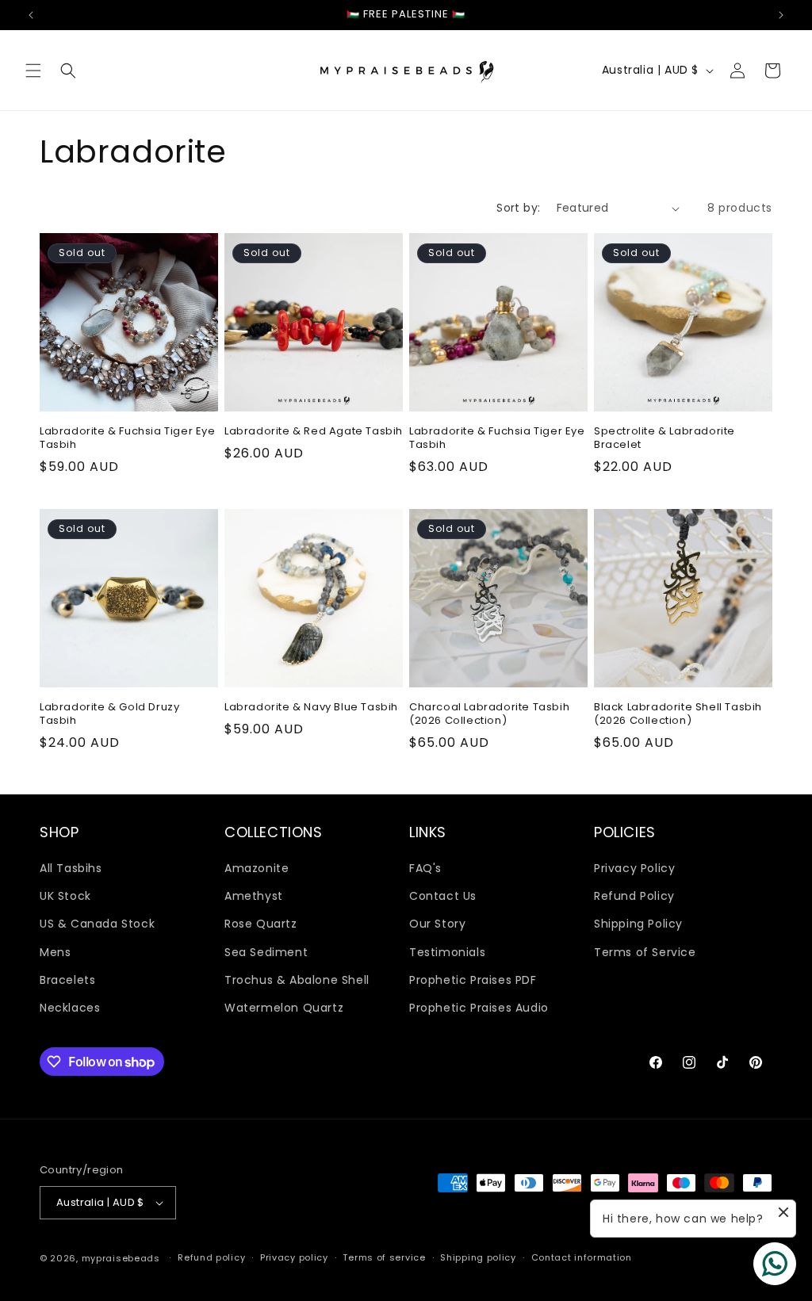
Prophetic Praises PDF (473, 980)
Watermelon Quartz (283, 1008)
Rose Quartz (260, 924)
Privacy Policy (634, 868)
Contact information (581, 1257)
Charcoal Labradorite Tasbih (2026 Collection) (489, 714)
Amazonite (256, 868)
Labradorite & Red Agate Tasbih (313, 431)
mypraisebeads (121, 1258)
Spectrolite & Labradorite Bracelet (664, 438)
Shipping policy (478, 1257)
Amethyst (253, 896)
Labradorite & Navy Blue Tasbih (311, 707)
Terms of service (384, 1257)
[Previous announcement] (30, 15)
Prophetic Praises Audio (479, 1008)
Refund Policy (634, 896)
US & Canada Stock (97, 924)
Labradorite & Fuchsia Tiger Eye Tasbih (128, 438)
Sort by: (518, 208)
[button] (33, 70)
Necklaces (70, 1008)
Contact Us (443, 896)
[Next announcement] (781, 15)
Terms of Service (645, 952)
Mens (55, 952)
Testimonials (447, 952)
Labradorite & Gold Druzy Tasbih (109, 714)
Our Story (437, 924)
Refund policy (211, 1257)
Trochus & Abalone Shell (297, 980)
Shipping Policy (638, 924)
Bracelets (67, 980)
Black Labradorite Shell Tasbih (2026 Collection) (678, 714)
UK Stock (65, 896)
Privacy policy (294, 1257)
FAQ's (425, 868)
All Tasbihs (71, 868)
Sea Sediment (266, 952)
